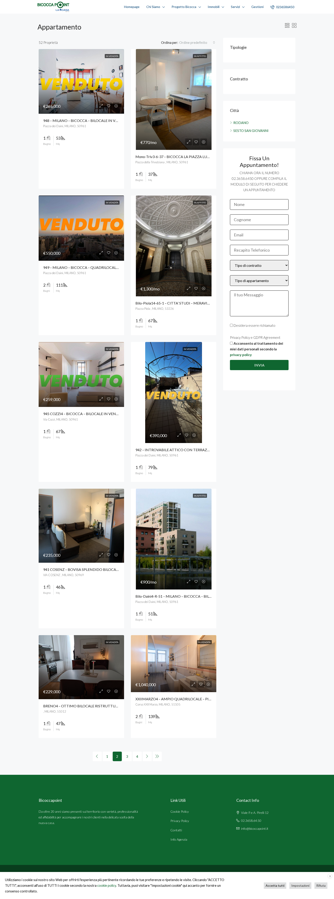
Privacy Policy (179, 821)
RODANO (241, 123)
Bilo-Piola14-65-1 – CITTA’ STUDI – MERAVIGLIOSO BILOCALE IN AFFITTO (197, 303)
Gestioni (257, 7)
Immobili (213, 7)
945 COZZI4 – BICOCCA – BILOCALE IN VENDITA (84, 413)
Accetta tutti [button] (275, 885)
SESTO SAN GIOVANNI (251, 131)
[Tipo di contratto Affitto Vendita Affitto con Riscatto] (259, 267)
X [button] (330, 876)
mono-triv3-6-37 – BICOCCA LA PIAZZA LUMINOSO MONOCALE (189, 156)
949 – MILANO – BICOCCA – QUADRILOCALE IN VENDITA (91, 267)
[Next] (147, 756)
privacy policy (241, 355)
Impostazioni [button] (300, 885)
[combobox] (197, 42)
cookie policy (106, 885)
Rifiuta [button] (321, 885)
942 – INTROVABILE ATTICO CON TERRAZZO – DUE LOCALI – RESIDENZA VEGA (202, 450)
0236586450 (284, 7)
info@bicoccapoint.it (254, 828)
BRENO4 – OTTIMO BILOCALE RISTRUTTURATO (84, 706)
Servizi (235, 7)
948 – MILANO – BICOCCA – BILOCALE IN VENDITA (86, 120)
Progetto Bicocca (184, 7)
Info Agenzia (178, 839)
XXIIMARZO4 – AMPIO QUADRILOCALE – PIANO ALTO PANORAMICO (194, 699)
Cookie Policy (179, 811)
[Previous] (97, 756)
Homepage (132, 7)
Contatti (176, 830)
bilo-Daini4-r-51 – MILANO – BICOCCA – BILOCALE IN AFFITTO (188, 596)
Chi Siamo (153, 7)
